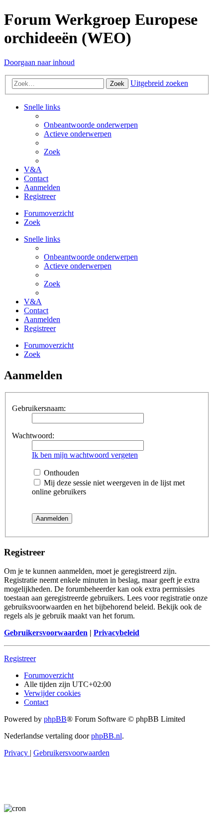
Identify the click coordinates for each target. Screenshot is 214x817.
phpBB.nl (106, 736)
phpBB (55, 719)
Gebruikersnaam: (39, 408)
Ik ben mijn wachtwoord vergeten (85, 455)
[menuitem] (91, 125)
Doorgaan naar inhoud (39, 62)
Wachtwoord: (33, 435)
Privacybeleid (116, 632)
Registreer (20, 658)
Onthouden (60, 473)
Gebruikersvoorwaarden (46, 632)
